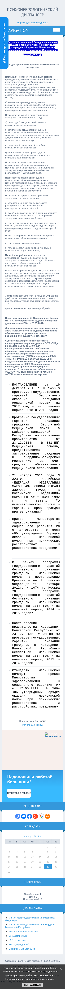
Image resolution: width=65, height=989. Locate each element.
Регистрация (28, 725)
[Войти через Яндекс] (35, 816)
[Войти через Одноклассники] (47, 816)
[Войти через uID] (17, 816)
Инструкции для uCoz (20, 944)
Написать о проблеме (19, 793)
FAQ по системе (17, 940)
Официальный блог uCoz (22, 949)
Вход (40, 725)
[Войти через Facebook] (29, 816)
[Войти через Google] (41, 816)
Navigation (17, 30)
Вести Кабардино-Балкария (23, 931)
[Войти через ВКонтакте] (23, 816)
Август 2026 (32, 836)
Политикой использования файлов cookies (29, 979)
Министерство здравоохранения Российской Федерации (30, 919)
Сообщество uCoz (18, 936)
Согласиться (32, 985)
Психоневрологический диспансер (32, 12)
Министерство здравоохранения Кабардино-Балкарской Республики (30, 926)
